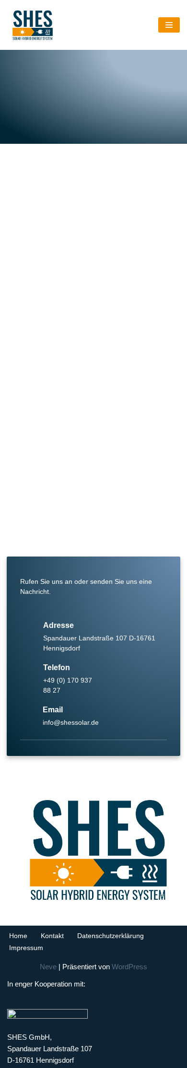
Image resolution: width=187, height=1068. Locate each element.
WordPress (129, 967)
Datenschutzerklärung (110, 936)
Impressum (26, 948)
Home (18, 936)
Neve (48, 967)
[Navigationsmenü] (169, 25)
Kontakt (52, 936)
